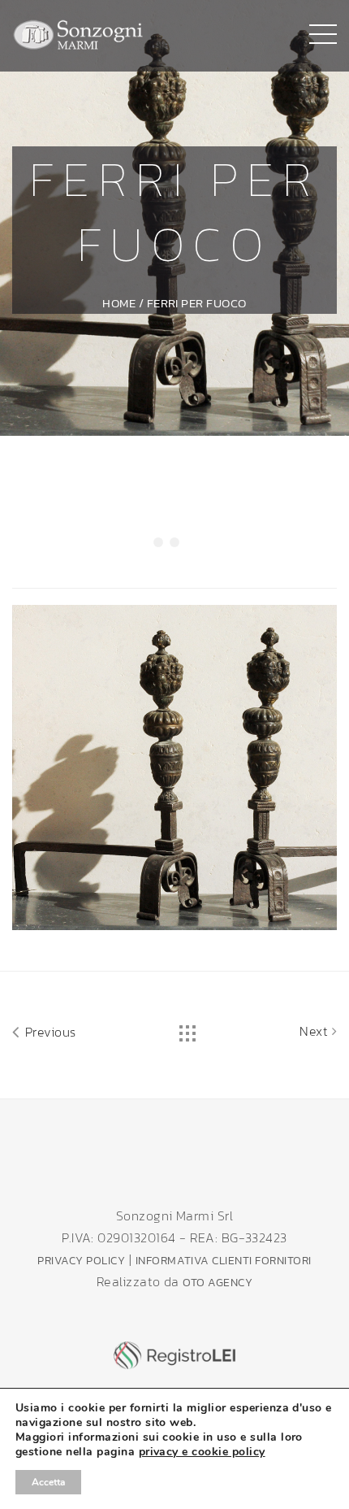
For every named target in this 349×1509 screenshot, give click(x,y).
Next (315, 1031)
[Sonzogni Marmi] (78, 32)
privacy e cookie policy (202, 1451)
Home (119, 303)
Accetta (48, 1482)
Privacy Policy (81, 1260)
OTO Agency (217, 1282)
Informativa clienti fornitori (224, 1260)
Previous (48, 1032)
